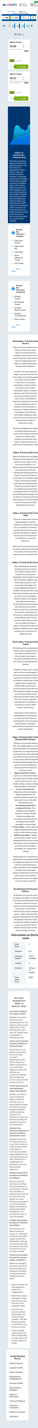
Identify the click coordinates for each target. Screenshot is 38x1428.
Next (31, 26)
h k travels (18, 263)
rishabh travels (17, 297)
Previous (3, 26)
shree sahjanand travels (18, 257)
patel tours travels (18, 241)
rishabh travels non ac (20, 314)
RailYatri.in (14, 1117)
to (16, 1363)
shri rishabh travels (19, 303)
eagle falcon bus (19, 247)
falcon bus (18, 252)
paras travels (19, 319)
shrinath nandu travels (20, 309)
